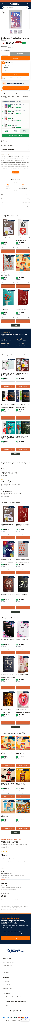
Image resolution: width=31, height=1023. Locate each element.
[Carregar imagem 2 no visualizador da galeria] (15, 31)
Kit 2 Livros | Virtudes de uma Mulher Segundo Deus (22, 437)
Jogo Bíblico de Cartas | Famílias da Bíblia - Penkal (8, 815)
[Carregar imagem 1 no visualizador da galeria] (11, 31)
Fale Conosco (6, 972)
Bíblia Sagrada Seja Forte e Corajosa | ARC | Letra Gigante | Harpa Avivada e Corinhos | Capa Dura (22, 711)
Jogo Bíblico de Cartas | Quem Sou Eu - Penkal (23, 273)
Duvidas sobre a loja (7, 988)
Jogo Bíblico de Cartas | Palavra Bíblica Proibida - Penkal (7, 784)
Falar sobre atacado (7, 88)
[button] (2, 4)
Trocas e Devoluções (7, 965)
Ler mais (15, 172)
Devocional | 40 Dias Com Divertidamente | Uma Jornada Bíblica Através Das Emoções (7, 561)
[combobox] (15, 7)
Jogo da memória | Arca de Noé (22, 815)
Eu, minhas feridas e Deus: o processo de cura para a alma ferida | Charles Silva (18, 123)
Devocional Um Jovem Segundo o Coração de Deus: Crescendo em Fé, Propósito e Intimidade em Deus (22, 561)
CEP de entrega (5, 67)
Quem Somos (6, 981)
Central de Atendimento (8, 962)
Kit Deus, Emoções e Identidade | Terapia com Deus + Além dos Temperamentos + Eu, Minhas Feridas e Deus (8, 406)
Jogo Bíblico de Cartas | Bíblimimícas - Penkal (20, 784)
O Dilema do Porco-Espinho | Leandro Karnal (16, 104)
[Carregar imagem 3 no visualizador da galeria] (20, 31)
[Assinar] (24, 1005)
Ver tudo (15, 325)
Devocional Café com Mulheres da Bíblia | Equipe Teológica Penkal (22, 308)
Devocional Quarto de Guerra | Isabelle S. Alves (16, 110)
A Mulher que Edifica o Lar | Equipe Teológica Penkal (8, 308)
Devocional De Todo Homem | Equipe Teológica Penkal (22, 595)
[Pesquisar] (27, 7)
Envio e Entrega (6, 969)
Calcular (15, 74)
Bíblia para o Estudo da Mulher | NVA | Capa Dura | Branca (22, 640)
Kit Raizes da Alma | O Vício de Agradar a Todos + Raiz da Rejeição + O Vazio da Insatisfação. (7, 374)
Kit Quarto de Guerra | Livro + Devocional (22, 374)
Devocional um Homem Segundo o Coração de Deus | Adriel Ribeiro (8, 595)
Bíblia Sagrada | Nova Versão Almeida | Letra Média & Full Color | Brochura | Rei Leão (8, 711)
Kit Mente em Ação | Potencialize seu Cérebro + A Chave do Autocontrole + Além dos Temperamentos (22, 406)
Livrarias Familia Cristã (11, 1020)
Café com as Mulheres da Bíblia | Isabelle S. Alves (22, 675)
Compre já (15, 58)
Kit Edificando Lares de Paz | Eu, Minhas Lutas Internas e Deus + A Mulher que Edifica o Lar (8, 437)
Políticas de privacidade (8, 985)
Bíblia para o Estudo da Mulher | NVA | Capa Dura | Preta (7, 640)
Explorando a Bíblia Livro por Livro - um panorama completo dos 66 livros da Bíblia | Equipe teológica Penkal (7, 676)
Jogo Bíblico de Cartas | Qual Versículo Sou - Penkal (22, 752)
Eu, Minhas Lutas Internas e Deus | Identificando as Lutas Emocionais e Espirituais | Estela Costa (18, 116)
